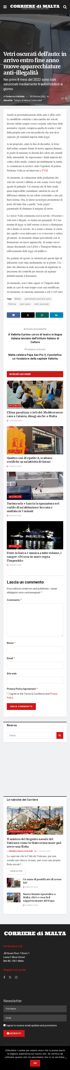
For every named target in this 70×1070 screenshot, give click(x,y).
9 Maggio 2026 (31, 887)
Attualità (7, 100)
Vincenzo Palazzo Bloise (21, 851)
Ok (35, 1063)
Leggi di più (18, 871)
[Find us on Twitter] (10, 977)
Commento (14, 600)
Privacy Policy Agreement (22, 689)
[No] (65, 1058)
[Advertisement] (35, 768)
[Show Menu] (5, 7)
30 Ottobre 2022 (38, 96)
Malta (18, 298)
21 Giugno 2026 (43, 851)
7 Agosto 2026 (14, 466)
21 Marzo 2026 (31, 905)
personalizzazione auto (38, 298)
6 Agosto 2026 (14, 516)
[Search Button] (65, 7)
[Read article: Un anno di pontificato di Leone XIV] (13, 883)
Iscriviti (15, 1033)
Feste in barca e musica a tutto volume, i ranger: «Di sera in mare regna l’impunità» (34, 556)
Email (11, 658)
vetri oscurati (41, 304)
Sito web (11, 673)
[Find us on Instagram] (16, 978)
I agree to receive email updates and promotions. (31, 1025)
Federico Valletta (15, 96)
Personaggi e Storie (21, 831)
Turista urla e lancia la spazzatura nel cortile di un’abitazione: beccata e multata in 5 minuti (33, 507)
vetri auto (25, 304)
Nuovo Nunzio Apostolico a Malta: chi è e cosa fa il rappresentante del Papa (39, 897)
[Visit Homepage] (35, 7)
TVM (45, 170)
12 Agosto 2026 (15, 421)
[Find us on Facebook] (4, 978)
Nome (11, 643)
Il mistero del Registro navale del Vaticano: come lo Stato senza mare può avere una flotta (34, 842)
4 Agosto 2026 (14, 565)
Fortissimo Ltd (12, 946)
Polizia (12, 304)
